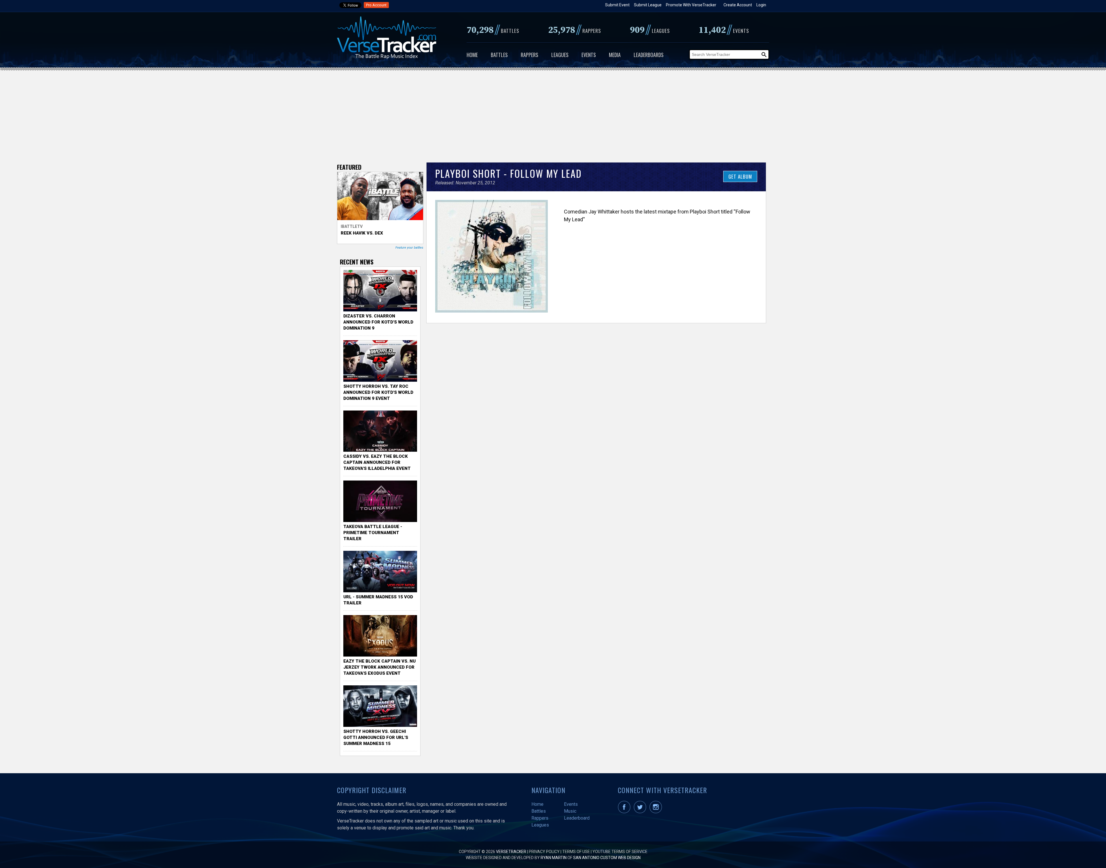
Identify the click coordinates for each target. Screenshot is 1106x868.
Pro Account (376, 5)
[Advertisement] (553, 113)
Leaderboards (649, 54)
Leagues (560, 54)
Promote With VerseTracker (691, 5)
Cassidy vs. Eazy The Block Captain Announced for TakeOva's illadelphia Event (377, 462)
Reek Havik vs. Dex (362, 233)
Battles (499, 54)
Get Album (740, 176)
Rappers (529, 54)
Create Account (738, 5)
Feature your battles (409, 247)
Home (472, 54)
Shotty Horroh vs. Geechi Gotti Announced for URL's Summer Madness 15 (375, 737)
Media (615, 54)
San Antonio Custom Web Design (607, 857)
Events (589, 54)
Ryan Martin (554, 857)
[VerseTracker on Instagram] (656, 812)
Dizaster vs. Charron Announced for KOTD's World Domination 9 (378, 322)
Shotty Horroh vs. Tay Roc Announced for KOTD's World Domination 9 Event (378, 392)
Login (761, 5)
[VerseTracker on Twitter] (641, 812)
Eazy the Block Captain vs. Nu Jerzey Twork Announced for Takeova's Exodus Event (379, 667)
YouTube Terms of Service (619, 851)
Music (570, 811)
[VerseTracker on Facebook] (625, 812)
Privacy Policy (544, 851)
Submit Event (617, 5)
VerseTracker (511, 851)
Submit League (648, 5)
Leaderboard (577, 818)
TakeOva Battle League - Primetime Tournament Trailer (372, 532)
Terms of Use (576, 851)
